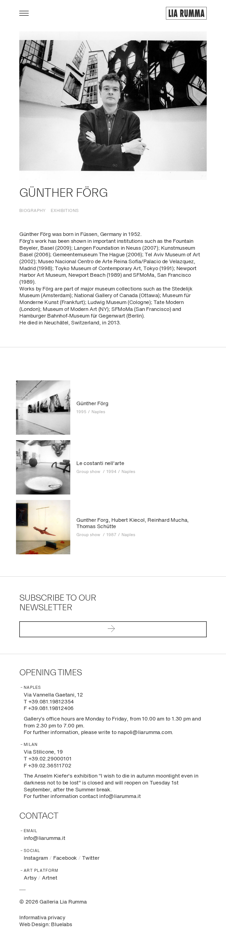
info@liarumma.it (44, 838)
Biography (32, 211)
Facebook (65, 858)
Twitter (90, 858)
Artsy (30, 878)
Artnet (49, 878)
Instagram (36, 858)
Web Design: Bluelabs (45, 924)
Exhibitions (65, 211)
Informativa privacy (42, 917)
